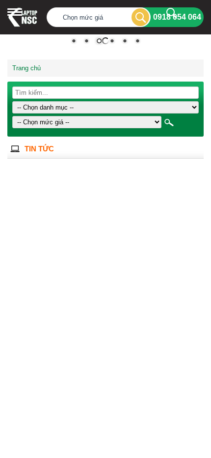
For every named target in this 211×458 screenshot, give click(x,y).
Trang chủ (26, 68)
